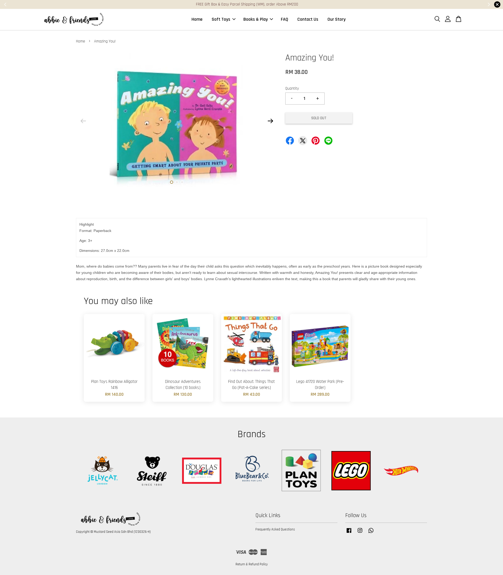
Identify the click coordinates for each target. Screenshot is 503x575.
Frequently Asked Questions (275, 529)
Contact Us (307, 19)
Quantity (292, 88)
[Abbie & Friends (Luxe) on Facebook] (349, 533)
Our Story (336, 19)
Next (270, 120)
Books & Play (255, 19)
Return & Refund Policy (252, 564)
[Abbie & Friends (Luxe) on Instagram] (360, 533)
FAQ (284, 19)
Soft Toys (221, 19)
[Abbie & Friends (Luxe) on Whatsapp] (371, 533)
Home (197, 19)
